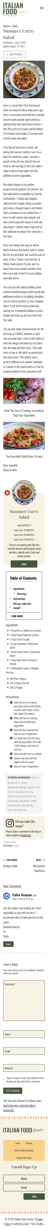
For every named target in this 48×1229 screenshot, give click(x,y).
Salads (15, 26)
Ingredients (19, 588)
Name (8, 1034)
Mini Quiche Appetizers (39, 865)
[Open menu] (42, 8)
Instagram (26, 835)
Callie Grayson (22, 894)
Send (34, 1196)
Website (9, 1068)
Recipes (6, 26)
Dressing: (22, 594)
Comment (10, 984)
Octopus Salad (10, 863)
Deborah (9, 42)
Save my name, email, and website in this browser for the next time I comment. (25, 1079)
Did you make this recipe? (22, 605)
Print (24, 564)
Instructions (19, 598)
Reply (8, 944)
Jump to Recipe (15, 54)
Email (8, 1051)
